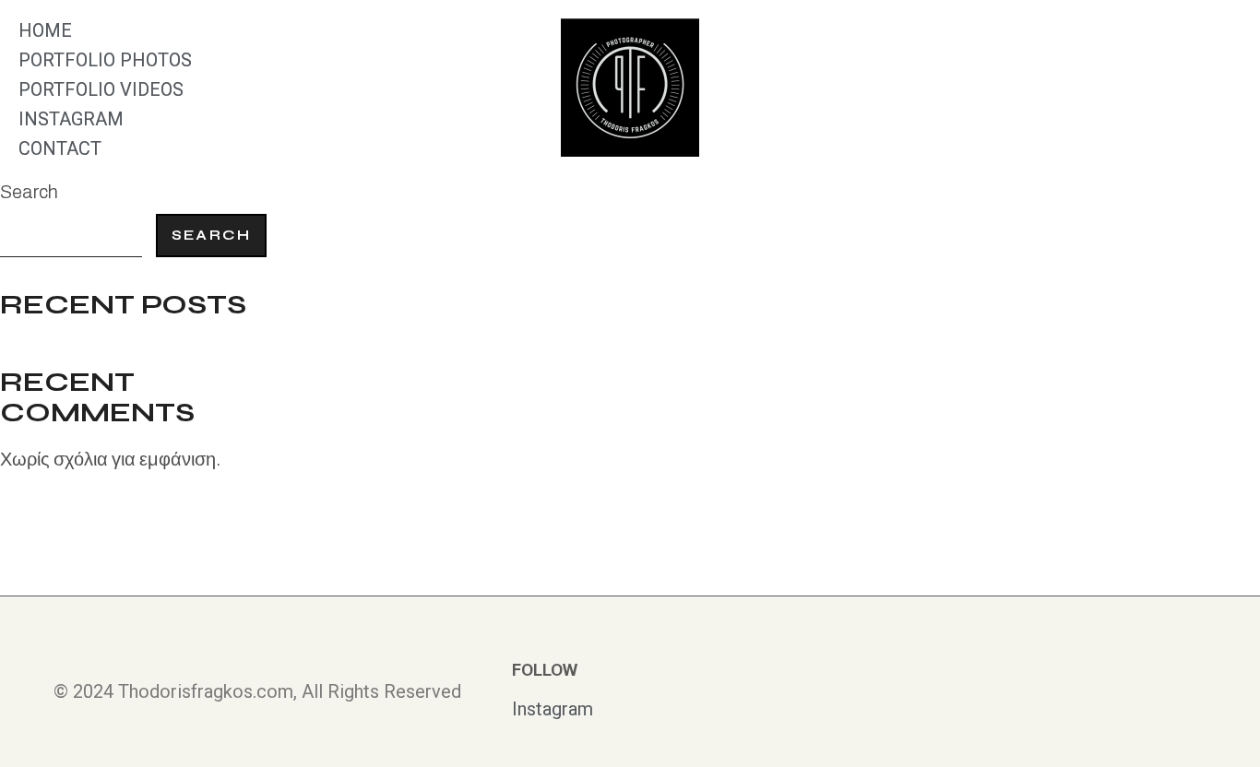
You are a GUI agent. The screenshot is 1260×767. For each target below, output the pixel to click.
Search (29, 192)
